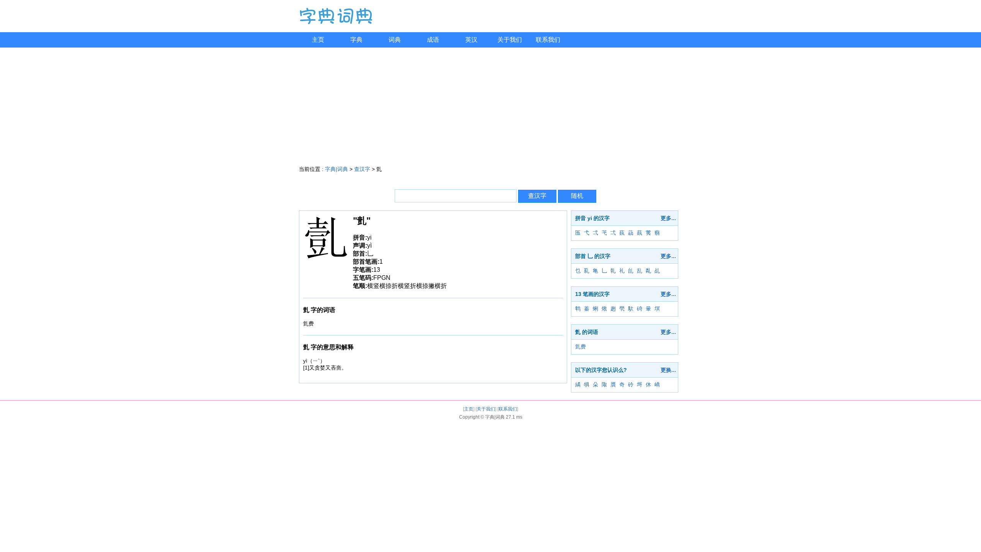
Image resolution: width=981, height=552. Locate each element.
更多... (668, 218)
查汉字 (362, 169)
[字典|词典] (335, 23)
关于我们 (509, 39)
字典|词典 (336, 169)
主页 (318, 39)
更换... (668, 370)
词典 (395, 39)
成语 (433, 39)
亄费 (580, 346)
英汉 (471, 39)
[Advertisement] (490, 105)
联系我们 (548, 39)
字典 (356, 39)
